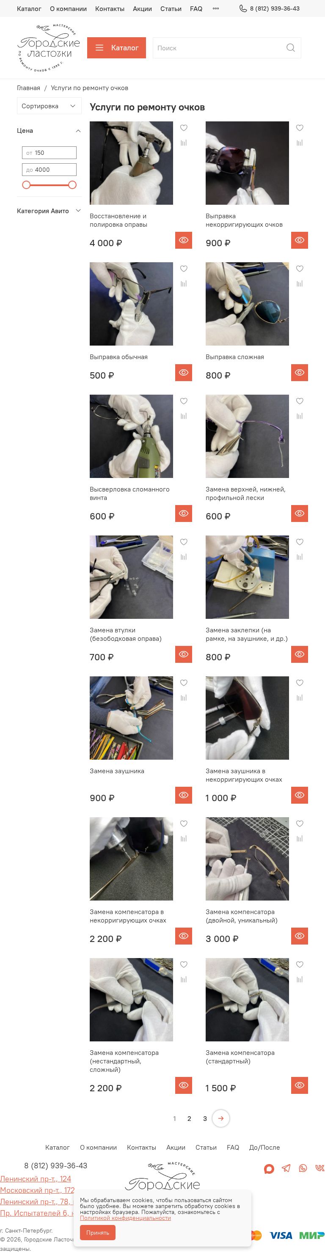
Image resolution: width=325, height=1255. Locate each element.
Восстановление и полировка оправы (118, 219)
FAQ (196, 8)
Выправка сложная (235, 356)
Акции (142, 8)
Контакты (109, 8)
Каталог (29, 8)
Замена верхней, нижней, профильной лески (246, 493)
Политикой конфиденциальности (125, 1218)
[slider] (26, 185)
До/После (264, 1147)
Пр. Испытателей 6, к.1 (40, 1213)
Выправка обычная (119, 356)
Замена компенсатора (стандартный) (240, 1056)
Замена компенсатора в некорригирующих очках (128, 915)
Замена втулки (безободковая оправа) (126, 634)
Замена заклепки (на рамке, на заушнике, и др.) (247, 634)
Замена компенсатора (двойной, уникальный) (242, 915)
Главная (28, 87)
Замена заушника (117, 770)
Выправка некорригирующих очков (244, 219)
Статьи (171, 8)
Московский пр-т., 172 (37, 1190)
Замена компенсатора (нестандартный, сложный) (124, 1061)
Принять (97, 1232)
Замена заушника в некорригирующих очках (244, 774)
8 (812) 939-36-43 (275, 8)
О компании (68, 8)
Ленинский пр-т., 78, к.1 (40, 1201)
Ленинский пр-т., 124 (35, 1179)
